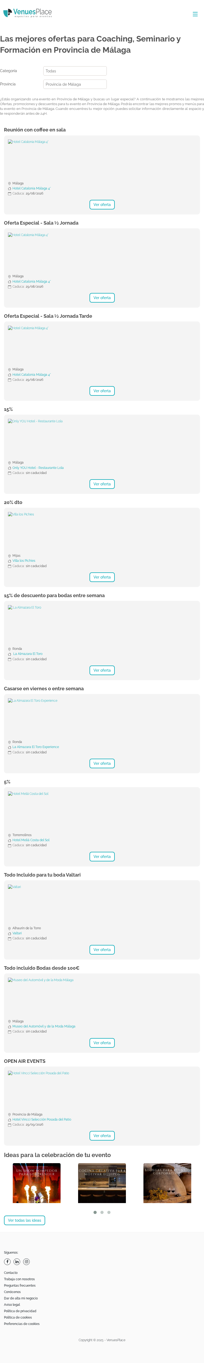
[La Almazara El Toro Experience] (102, 718)
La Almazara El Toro (27, 654)
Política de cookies (18, 1317)
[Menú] (194, 14)
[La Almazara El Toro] (102, 625)
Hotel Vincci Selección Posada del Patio (41, 1119)
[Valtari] (102, 904)
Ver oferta (102, 205)
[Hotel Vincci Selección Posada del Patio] (102, 1090)
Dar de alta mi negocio (21, 1298)
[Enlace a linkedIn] (18, 1261)
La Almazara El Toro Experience (35, 747)
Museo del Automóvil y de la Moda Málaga (43, 1026)
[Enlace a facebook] (8, 1261)
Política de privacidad (20, 1311)
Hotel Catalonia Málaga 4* (31, 188)
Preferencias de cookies (22, 1324)
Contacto (11, 1273)
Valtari (17, 933)
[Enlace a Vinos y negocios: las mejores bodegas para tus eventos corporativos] (167, 1183)
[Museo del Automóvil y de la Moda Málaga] (102, 997)
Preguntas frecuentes (20, 1285)
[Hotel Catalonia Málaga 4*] (102, 159)
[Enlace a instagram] (27, 1261)
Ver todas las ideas (24, 1220)
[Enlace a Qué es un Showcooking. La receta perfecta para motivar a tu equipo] (102, 1183)
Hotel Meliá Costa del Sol (30, 840)
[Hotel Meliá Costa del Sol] (102, 811)
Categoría (8, 71)
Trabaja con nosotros (19, 1279)
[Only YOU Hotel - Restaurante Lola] (102, 439)
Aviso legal (12, 1305)
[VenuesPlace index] (32, 13)
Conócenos (12, 1292)
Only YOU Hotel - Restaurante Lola (38, 468)
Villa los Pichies (23, 561)
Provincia (8, 84)
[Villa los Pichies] (102, 532)
